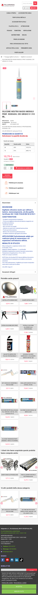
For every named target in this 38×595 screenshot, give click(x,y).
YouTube (7, 560)
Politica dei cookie (7, 583)
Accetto (19, 587)
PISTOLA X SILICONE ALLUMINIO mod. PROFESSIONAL (28, 327)
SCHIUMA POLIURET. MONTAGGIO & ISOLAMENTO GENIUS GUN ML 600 (28, 356)
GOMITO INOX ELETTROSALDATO (9, 474)
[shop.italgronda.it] (8, 5)
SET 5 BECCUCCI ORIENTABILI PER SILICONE (9, 383)
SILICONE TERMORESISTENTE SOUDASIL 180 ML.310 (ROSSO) (10, 439)
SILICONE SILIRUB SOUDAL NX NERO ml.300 (28, 411)
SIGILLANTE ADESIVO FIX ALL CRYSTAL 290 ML (28, 383)
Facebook (2, 560)
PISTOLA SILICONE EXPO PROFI (10, 325)
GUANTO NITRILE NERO (28, 300)
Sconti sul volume (9, 141)
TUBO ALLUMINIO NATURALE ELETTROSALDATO (28, 475)
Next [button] (36, 467)
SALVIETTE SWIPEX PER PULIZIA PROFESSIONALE (9, 355)
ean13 (4, 124)
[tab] (19, 203)
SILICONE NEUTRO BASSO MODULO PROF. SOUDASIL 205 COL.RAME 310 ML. (28, 511)
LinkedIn (16, 560)
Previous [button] (1, 467)
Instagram (12, 560)
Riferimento (5, 120)
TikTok (21, 560)
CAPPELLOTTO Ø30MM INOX (9, 300)
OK (32, 571)
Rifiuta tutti (19, 591)
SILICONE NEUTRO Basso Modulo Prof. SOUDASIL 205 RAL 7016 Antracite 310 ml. (9, 412)
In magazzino (6, 122)
